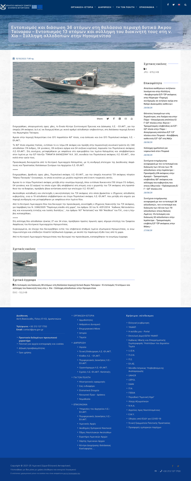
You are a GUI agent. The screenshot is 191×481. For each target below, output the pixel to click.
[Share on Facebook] (114, 119)
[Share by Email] (126, 119)
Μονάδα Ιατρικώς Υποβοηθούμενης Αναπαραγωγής (146, 369)
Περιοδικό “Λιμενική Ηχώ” (141, 397)
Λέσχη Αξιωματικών (138, 401)
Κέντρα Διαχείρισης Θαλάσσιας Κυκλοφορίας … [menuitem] (95, 447)
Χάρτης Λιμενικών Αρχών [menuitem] (92, 441)
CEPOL (131, 379)
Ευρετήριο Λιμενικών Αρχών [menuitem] (93, 436)
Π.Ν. (130, 388)
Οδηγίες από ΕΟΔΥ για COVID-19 (144, 418)
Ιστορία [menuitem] (83, 333)
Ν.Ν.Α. (131, 405)
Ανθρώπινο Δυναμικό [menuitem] (89, 324)
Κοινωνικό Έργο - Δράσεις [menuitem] (92, 394)
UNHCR (132, 375)
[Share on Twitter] (108, 119)
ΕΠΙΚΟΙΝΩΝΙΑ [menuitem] (80, 404)
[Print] (132, 119)
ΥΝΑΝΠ (132, 327)
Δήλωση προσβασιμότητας (32, 348)
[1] (25, 264)
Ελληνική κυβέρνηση (138, 323)
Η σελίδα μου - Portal (139, 331)
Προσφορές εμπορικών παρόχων (144, 427)
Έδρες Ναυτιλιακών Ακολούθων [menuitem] (95, 432)
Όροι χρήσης (25, 352)
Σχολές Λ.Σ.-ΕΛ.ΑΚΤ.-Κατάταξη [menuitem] (94, 372)
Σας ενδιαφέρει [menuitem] (87, 386)
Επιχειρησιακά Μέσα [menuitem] (89, 328)
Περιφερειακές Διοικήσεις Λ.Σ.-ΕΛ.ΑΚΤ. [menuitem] (95, 361)
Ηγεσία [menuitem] (82, 347)
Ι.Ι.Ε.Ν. (131, 350)
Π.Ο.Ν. (131, 355)
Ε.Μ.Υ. (131, 414)
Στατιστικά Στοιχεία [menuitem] (89, 390)
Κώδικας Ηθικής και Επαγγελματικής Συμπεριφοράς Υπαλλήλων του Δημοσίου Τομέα (148, 343)
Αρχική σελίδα (14, 45)
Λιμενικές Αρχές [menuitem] (87, 423)
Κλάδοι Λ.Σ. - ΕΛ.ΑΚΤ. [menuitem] (89, 355)
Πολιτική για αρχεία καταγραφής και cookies (41, 344)
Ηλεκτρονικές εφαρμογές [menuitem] (92, 381)
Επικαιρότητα (29, 45)
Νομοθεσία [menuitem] (84, 399)
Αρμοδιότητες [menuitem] (86, 320)
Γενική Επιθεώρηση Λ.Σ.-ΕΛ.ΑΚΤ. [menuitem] (95, 351)
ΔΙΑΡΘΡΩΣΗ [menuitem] (80, 342)
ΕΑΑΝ (131, 384)
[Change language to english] (179, 4)
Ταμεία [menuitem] (82, 337)
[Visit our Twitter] (178, 466)
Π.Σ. (130, 359)
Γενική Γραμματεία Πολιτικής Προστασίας (149, 423)
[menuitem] (149, 7)
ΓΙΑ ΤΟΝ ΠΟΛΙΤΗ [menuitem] (82, 377)
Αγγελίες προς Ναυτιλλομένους (144, 410)
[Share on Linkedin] (120, 119)
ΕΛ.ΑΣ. (131, 363)
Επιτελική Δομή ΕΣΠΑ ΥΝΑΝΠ (143, 335)
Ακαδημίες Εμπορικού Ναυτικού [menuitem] (95, 428)
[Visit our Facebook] (172, 466)
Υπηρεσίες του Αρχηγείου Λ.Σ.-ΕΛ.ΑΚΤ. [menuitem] (94, 410)
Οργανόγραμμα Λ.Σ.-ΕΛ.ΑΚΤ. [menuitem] (93, 367)
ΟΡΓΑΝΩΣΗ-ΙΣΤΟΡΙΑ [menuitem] (84, 315)
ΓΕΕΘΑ (131, 392)
